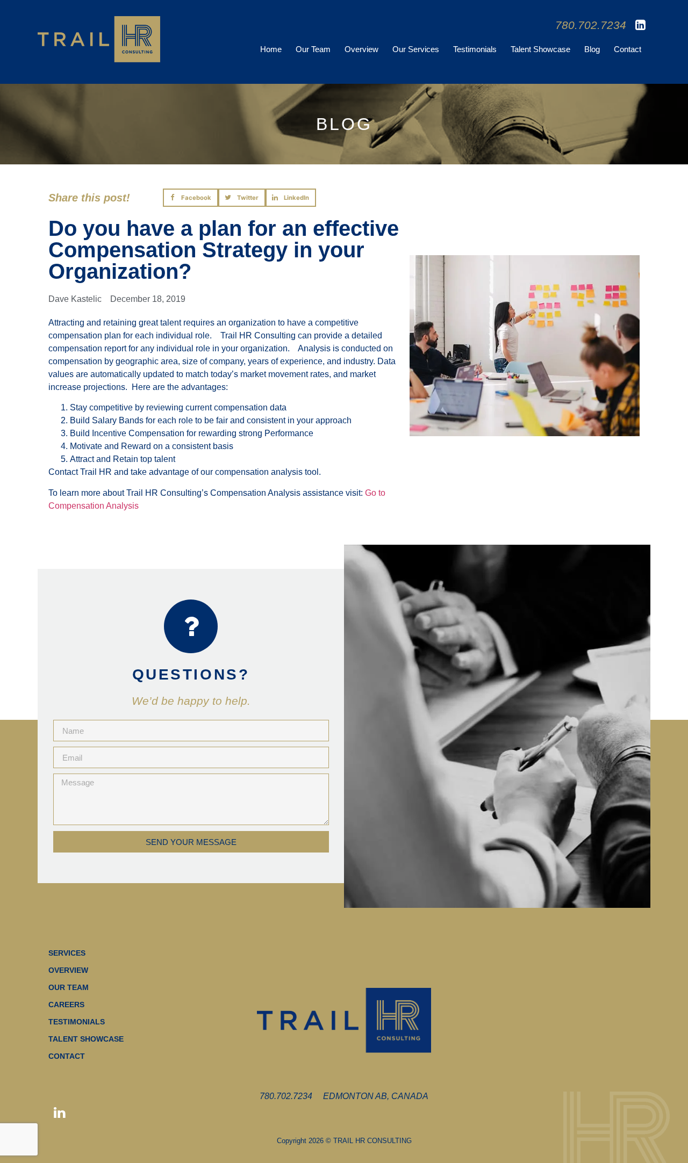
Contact (627, 49)
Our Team (313, 49)
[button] (191, 198)
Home (271, 49)
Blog (592, 49)
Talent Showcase (540, 49)
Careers (66, 1004)
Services (66, 953)
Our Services (415, 49)
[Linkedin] (59, 1113)
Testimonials (475, 49)
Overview (361, 49)
